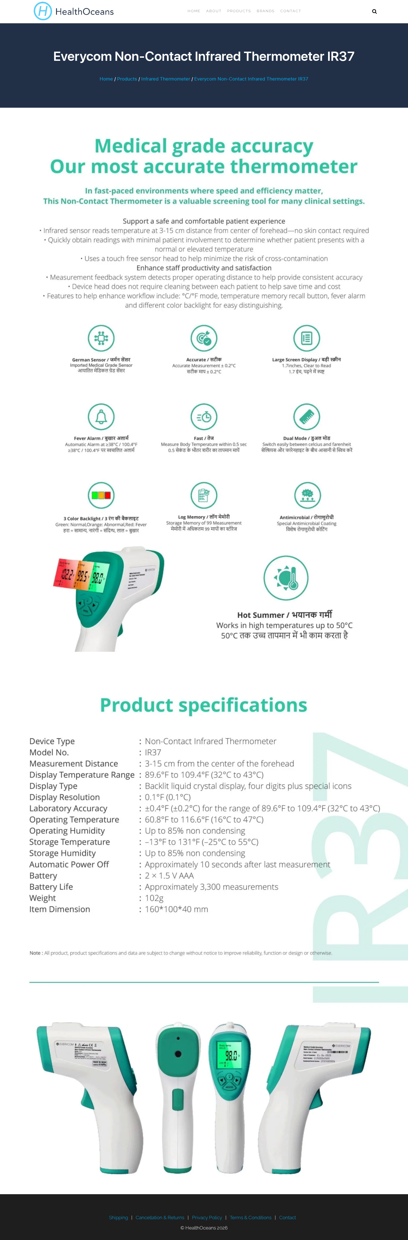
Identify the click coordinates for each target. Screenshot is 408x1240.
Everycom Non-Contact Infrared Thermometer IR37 (251, 79)
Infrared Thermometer (165, 79)
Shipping (118, 1217)
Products (239, 11)
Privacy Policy (207, 1217)
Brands (266, 11)
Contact (290, 11)
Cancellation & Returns (160, 1217)
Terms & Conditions (250, 1217)
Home (194, 11)
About (214, 11)
